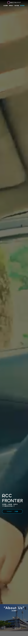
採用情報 (22, 5)
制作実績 (17, 5)
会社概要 (5, 5)
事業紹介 (11, 5)
